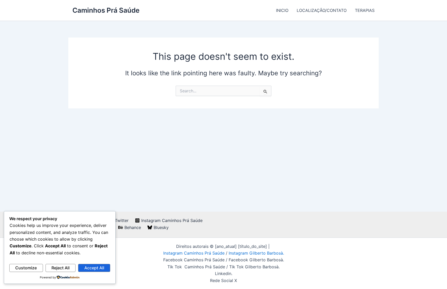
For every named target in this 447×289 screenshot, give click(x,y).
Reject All (60, 267)
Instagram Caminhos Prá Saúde (194, 253)
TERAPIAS (365, 10)
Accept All (94, 267)
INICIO (282, 10)
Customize (26, 267)
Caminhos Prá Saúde (105, 10)
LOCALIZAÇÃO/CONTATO (322, 10)
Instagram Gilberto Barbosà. (256, 253)
